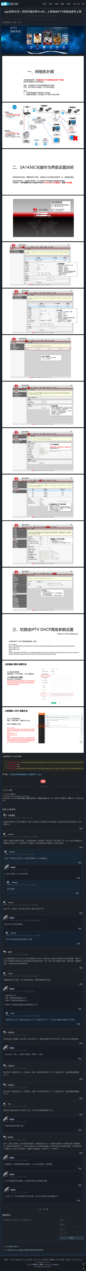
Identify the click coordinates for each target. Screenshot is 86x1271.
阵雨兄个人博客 (66, 798)
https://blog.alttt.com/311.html (20, 796)
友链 (68, 4)
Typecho (56, 1264)
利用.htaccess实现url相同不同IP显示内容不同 (25, 1250)
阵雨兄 (13, 794)
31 (48, 16)
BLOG (14, 4)
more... (48, 1262)
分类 (50, 4)
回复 (81, 828)
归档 (56, 4)
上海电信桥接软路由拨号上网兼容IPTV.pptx (25, 774)
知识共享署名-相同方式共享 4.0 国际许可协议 (32, 798)
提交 (71, 1238)
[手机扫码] (43, 781)
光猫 (10, 790)
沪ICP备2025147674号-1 (43, 1267)
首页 (44, 4)
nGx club (76, 4)
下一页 (45, 1209)
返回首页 (7, 22)
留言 (62, 4)
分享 (42, 16)
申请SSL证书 (13, 1246)
